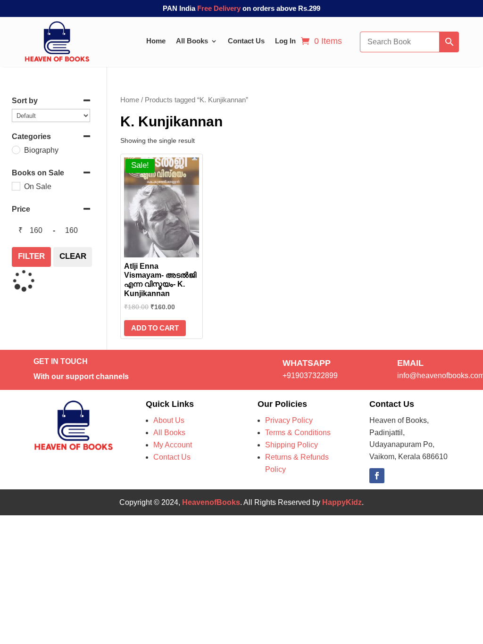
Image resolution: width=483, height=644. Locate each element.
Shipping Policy (291, 445)
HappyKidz (342, 502)
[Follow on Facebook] (376, 475)
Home (156, 41)
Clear (72, 256)
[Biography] (15, 149)
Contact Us (246, 41)
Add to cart (155, 328)
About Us (168, 420)
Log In (285, 41)
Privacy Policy (289, 420)
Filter (31, 256)
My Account (172, 445)
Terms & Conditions (298, 433)
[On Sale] (15, 186)
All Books (192, 41)
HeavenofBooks (211, 502)
